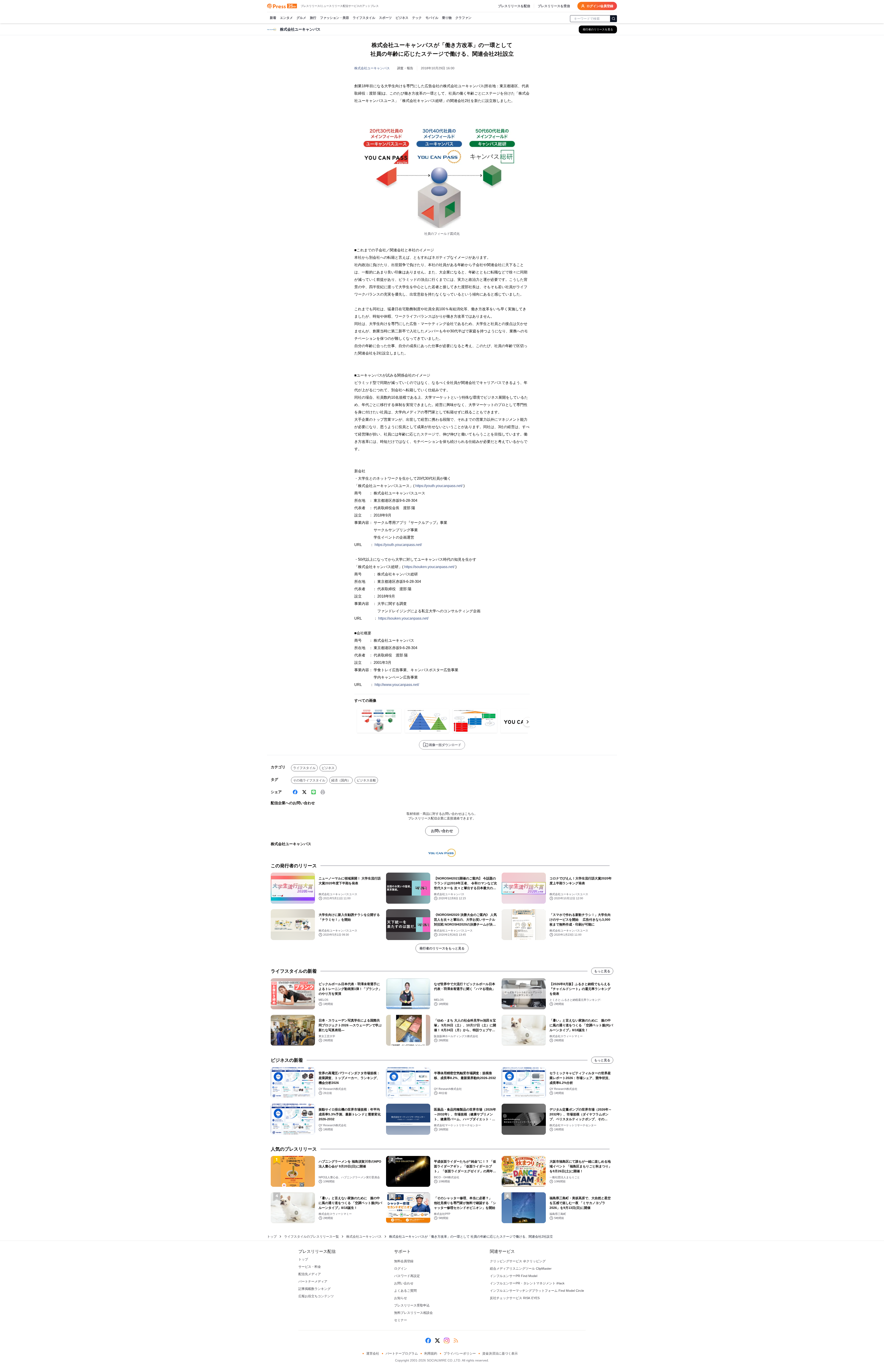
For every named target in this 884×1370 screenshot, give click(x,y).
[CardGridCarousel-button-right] (527, 722)
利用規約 (430, 1353)
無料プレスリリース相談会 (413, 1313)
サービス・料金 (309, 1266)
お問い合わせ (442, 831)
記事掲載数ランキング (314, 1289)
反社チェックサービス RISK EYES (515, 1298)
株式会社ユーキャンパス (372, 68)
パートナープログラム (402, 1353)
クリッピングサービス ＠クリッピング (518, 1261)
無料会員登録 (403, 1261)
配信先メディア (309, 1274)
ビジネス (401, 18)
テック (417, 18)
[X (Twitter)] (304, 792)
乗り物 (447, 18)
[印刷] (322, 792)
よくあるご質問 (405, 1290)
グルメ (301, 18)
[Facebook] (295, 792)
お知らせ (400, 1298)
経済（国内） (341, 780)
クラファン (463, 18)
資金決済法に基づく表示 (500, 1353)
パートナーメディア (312, 1281)
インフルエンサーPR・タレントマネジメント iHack (527, 1283)
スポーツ (385, 18)
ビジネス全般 (366, 780)
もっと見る (602, 971)
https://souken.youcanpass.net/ (429, 567)
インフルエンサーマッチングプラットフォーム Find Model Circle (537, 1290)
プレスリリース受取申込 (412, 1305)
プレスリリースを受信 (554, 6)
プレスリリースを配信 (514, 6)
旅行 (313, 18)
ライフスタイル (364, 18)
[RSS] (456, 1340)
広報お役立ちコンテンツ (316, 1296)
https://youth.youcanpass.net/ (438, 486)
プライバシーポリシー (460, 1353)
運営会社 (372, 1353)
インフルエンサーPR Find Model (513, 1276)
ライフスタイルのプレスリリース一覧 (311, 1236)
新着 (273, 18)
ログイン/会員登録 (600, 6)
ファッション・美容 (334, 18)
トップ (272, 1236)
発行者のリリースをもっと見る (442, 948)
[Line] (313, 792)
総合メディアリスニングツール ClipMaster (521, 1268)
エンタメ (286, 18)
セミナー (400, 1320)
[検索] (613, 18)
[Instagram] (446, 1340)
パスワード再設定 (407, 1276)
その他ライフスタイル (309, 780)
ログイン (400, 1268)
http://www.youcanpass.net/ (397, 685)
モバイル (431, 18)
